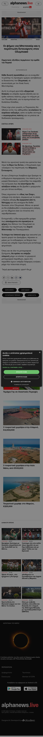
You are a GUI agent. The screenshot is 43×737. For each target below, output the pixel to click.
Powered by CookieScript (21, 384)
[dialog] (21, 368)
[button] (21, 367)
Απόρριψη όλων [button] (21, 377)
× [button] (39, 352)
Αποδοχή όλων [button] (21, 372)
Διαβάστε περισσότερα (28, 364)
